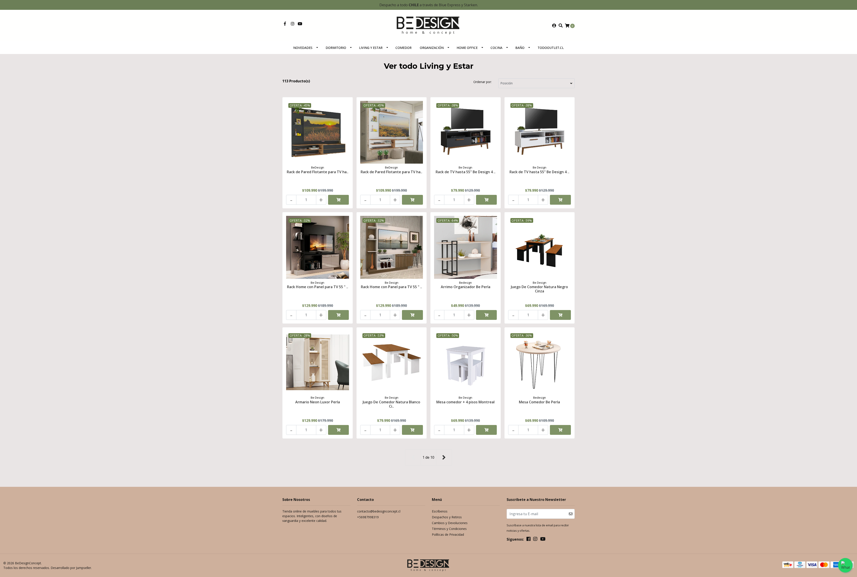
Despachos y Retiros (447, 517)
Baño (519, 48)
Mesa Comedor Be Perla (539, 402)
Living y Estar (371, 48)
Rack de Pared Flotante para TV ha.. (317, 171)
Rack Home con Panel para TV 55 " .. (317, 286)
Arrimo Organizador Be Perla (465, 286)
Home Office (467, 48)
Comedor (403, 48)
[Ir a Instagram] (292, 23)
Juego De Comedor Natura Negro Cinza (539, 289)
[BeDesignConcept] (428, 25)
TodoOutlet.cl (551, 48)
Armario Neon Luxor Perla (317, 402)
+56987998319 (368, 517)
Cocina (496, 48)
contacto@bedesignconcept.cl (378, 511)
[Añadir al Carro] (338, 200)
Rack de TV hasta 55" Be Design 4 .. (465, 171)
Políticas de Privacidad (448, 534)
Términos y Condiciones (449, 529)
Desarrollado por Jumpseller (71, 568)
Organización (432, 48)
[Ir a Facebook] (284, 23)
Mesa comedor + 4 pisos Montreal (465, 402)
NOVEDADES (302, 48)
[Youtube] (300, 23)
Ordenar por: (482, 82)
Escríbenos (439, 511)
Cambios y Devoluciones (450, 523)
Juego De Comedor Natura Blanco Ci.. (391, 404)
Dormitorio (336, 48)
